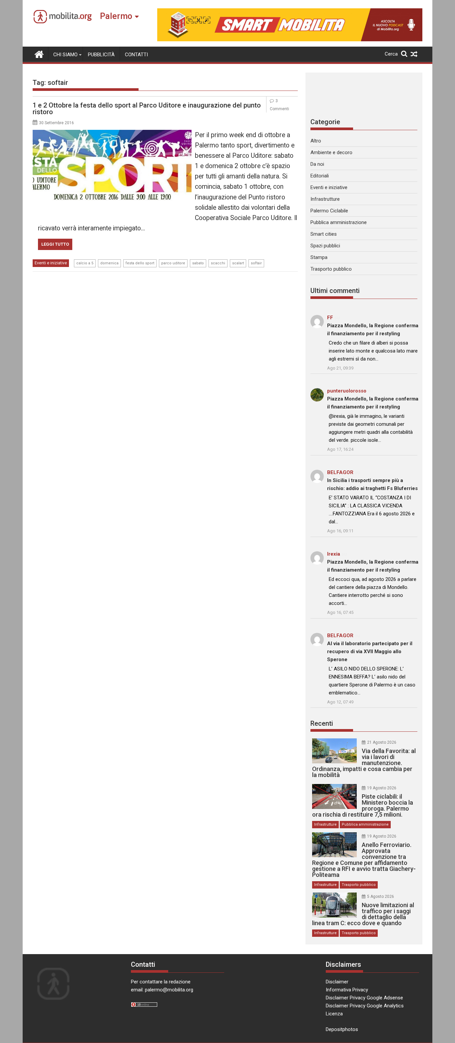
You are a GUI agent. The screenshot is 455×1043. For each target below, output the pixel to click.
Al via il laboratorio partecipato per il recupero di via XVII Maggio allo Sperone (369, 651)
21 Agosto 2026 (381, 742)
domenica (109, 263)
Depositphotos (342, 1029)
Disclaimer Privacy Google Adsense (364, 998)
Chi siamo (65, 55)
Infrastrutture (325, 199)
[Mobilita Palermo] (39, 53)
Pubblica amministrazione (338, 222)
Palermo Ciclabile (329, 211)
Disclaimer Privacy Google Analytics (365, 1006)
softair (256, 263)
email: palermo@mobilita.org (162, 990)
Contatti (136, 55)
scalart (238, 263)
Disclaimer (337, 982)
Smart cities (323, 234)
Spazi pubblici (325, 246)
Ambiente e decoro (331, 152)
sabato (198, 263)
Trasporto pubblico (331, 269)
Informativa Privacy (347, 990)
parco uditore (173, 263)
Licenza (334, 1014)
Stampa (318, 257)
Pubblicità (101, 55)
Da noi (317, 164)
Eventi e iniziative (51, 263)
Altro (315, 141)
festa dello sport (140, 263)
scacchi (218, 263)
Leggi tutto (55, 244)
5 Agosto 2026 (380, 896)
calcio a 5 (84, 263)
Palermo (116, 16)
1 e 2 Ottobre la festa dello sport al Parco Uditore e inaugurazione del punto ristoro (147, 108)
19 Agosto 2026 (381, 788)
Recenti (321, 723)
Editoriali (319, 176)
